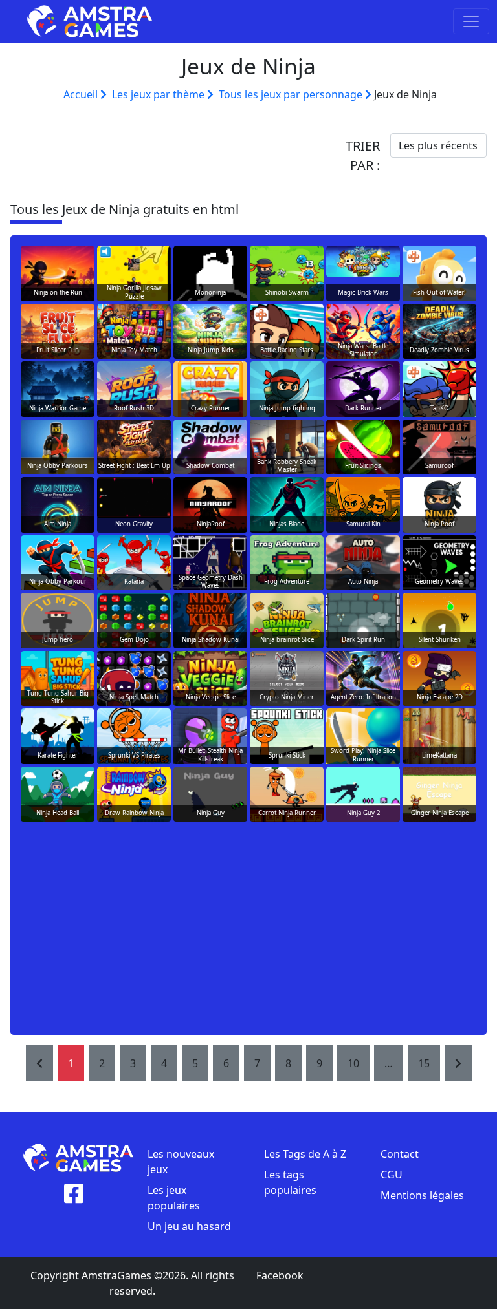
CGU (392, 1174)
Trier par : (363, 155)
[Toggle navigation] (471, 21)
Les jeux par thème (159, 94)
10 (353, 1063)
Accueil (81, 94)
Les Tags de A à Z (305, 1154)
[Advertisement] (248, 927)
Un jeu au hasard (189, 1226)
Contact (400, 1154)
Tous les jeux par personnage (292, 94)
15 (424, 1063)
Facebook (280, 1275)
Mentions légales (422, 1195)
